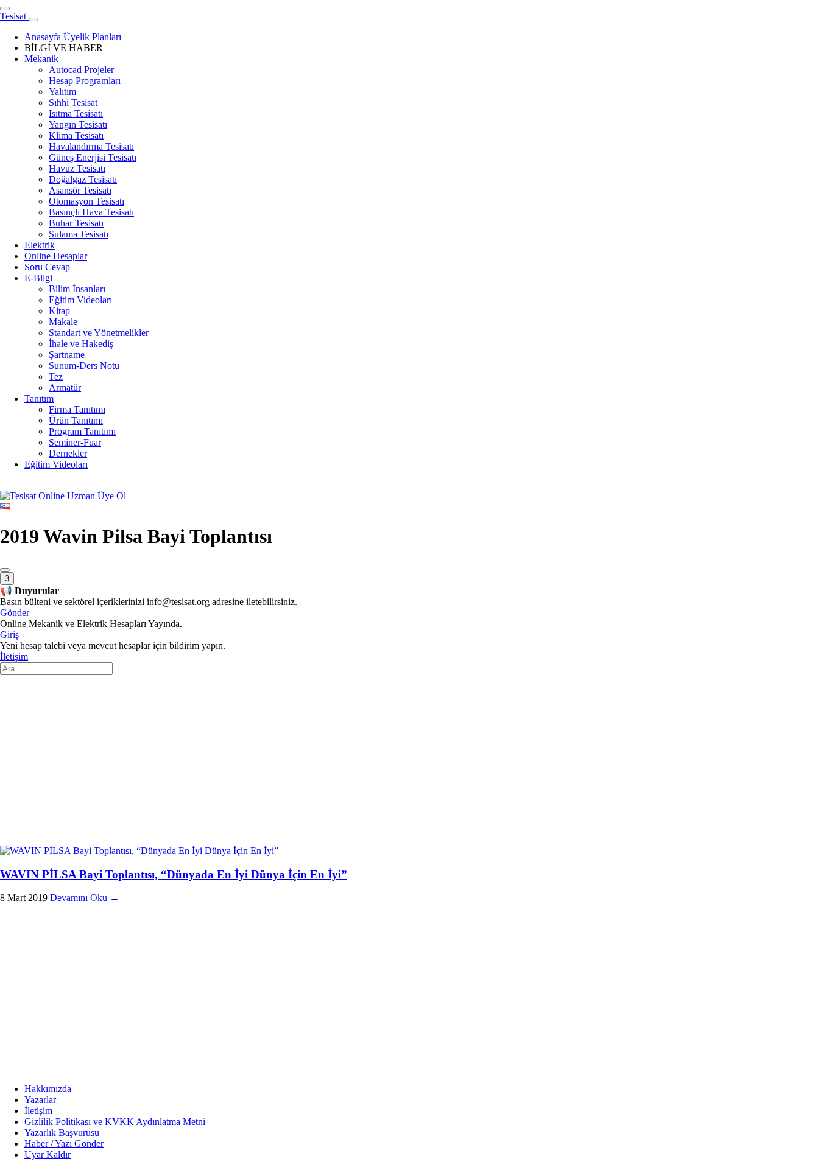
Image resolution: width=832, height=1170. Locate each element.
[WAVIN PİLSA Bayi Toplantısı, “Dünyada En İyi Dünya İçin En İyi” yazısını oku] (139, 851)
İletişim (14, 656)
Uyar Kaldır (47, 1154)
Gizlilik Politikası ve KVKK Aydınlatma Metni (114, 1121)
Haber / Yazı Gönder (64, 1143)
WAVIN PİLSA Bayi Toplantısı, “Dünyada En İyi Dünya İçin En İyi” (173, 874)
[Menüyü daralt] (33, 19)
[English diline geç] (5, 507)
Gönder (14, 613)
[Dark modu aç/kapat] (5, 570)
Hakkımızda (47, 1089)
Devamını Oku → (84, 897)
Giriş (9, 634)
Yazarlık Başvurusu (61, 1132)
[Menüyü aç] (5, 8)
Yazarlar (40, 1100)
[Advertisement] (365, 760)
